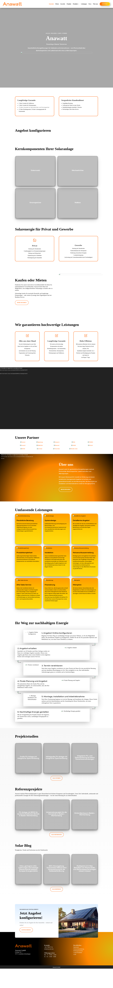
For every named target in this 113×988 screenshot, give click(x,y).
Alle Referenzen (56, 834)
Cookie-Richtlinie (77, 952)
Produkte (75, 4)
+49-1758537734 (48, 947)
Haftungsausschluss (78, 950)
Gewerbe (62, 4)
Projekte (69, 4)
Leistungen (84, 4)
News (89, 4)
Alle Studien (56, 778)
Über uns (95, 4)
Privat (57, 4)
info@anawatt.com (48, 949)
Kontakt (105, 4)
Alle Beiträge (56, 889)
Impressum (76, 947)
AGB (74, 954)
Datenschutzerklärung (78, 949)
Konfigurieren (26, 929)
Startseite (51, 4)
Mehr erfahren (22, 302)
